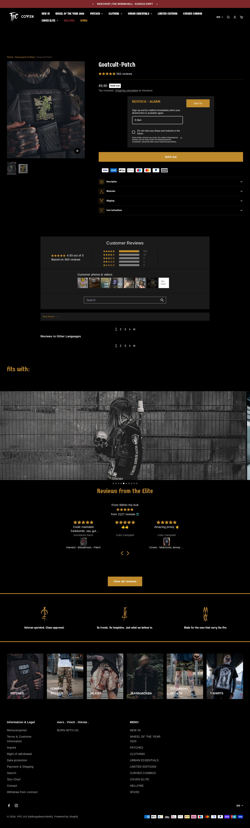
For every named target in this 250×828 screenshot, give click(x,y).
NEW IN (46, 13)
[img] (125, 509)
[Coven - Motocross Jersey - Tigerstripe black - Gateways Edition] (125, 542)
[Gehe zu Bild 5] (123, 483)
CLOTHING (114, 13)
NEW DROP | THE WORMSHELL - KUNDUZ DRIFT (125, 4)
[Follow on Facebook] (9, 805)
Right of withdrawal (19, 754)
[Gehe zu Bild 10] (136, 483)
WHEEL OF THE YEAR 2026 (69, 13)
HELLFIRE (69, 20)
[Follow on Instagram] (16, 805)
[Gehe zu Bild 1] (113, 483)
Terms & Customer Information (19, 739)
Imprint (11, 747)
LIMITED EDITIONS (167, 13)
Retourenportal (16, 730)
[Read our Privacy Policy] (181, 138)
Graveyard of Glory (25, 57)
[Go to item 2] (23, 169)
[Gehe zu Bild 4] (121, 483)
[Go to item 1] (11, 168)
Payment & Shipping (20, 766)
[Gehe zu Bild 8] (131, 483)
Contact (12, 785)
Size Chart (14, 779)
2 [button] (120, 329)
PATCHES (95, 13)
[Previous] (92, 4)
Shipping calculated (126, 90)
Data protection (17, 760)
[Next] (157, 4)
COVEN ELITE (48, 20)
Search (11, 773)
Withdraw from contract (22, 792)
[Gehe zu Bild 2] (116, 483)
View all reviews (125, 581)
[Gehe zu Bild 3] (118, 483)
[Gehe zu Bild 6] (126, 483)
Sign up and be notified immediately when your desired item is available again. (156, 111)
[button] (107, 73)
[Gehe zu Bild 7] (129, 483)
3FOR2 (83, 20)
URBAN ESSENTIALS (138, 13)
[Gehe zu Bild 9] (134, 483)
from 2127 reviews (123, 514)
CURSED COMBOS (192, 13)
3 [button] (125, 329)
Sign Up (198, 103)
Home (10, 57)
